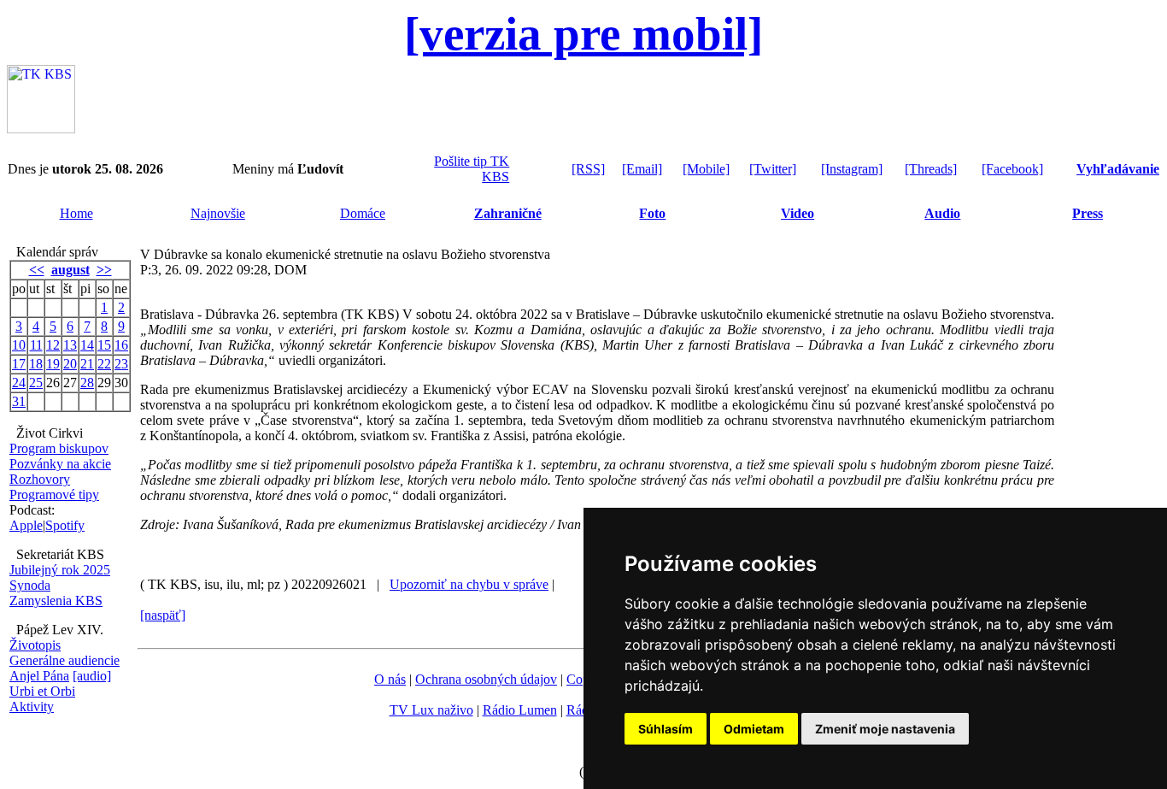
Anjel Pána (39, 675)
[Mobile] (706, 169)
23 (121, 363)
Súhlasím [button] (665, 728)
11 (36, 345)
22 (104, 363)
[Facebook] (1012, 169)
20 (70, 363)
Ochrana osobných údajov (486, 679)
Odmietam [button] (754, 728)
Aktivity (31, 706)
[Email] (642, 169)
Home (76, 213)
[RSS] (588, 169)
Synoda (29, 585)
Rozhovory (39, 479)
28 (87, 382)
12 (53, 345)
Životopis (35, 645)
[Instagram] (852, 169)
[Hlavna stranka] (41, 128)
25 (36, 382)
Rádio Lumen (520, 710)
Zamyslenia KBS (56, 600)
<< (36, 269)
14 (87, 345)
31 (19, 401)
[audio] (92, 675)
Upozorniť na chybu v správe (469, 584)
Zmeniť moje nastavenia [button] (885, 728)
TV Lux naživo (431, 710)
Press (1087, 213)
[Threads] (931, 169)
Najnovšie (218, 213)
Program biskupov (58, 448)
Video (797, 213)
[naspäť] (162, 615)
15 (104, 345)
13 (70, 345)
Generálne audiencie (64, 660)
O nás (390, 679)
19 (53, 363)
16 (121, 345)
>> (104, 269)
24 (19, 382)
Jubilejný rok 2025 (59, 569)
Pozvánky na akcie (60, 463)
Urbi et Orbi (42, 691)
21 (87, 363)
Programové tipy (54, 494)
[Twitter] (772, 169)
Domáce (362, 213)
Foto (652, 213)
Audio (942, 213)
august (70, 269)
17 (19, 363)
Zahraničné (508, 213)
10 (19, 345)
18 (36, 363)
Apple (26, 525)
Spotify (65, 525)
